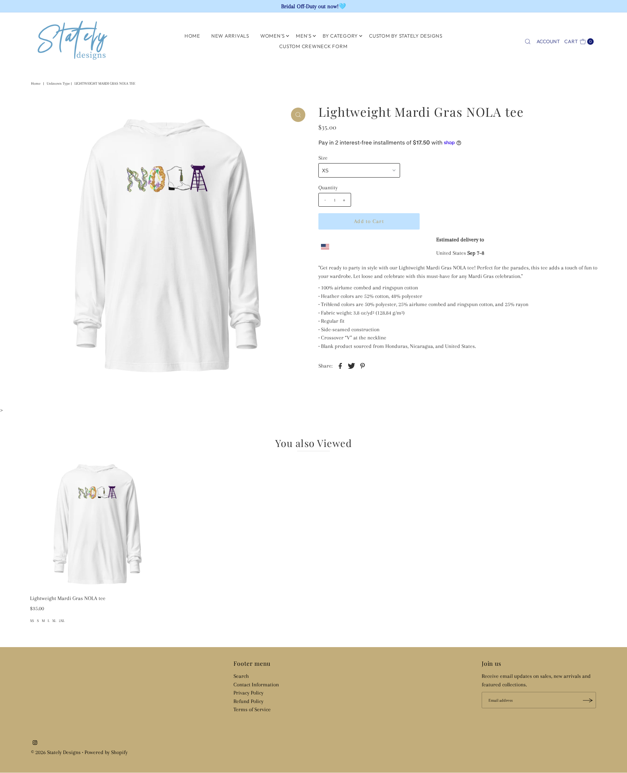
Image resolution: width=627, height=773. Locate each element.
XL (54, 621)
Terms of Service (252, 710)
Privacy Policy (248, 693)
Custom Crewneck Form (313, 46)
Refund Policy (248, 701)
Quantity (328, 187)
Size (323, 158)
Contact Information (256, 684)
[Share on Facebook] (340, 365)
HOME (192, 36)
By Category (340, 36)
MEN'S (304, 36)
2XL (61, 621)
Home (35, 83)
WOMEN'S (272, 36)
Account (548, 41)
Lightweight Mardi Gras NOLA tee (67, 598)
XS (32, 621)
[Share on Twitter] (351, 365)
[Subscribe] (588, 700)
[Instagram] (35, 743)
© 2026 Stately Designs (56, 752)
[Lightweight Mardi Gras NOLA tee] (97, 524)
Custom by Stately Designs (405, 36)
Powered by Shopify (106, 752)
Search (241, 676)
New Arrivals (230, 36)
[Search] (528, 41)
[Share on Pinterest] (362, 365)
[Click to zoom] (298, 115)
